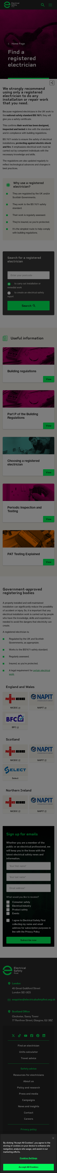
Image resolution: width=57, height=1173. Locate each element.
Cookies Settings (28, 1158)
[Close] (53, 1138)
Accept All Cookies (28, 1167)
